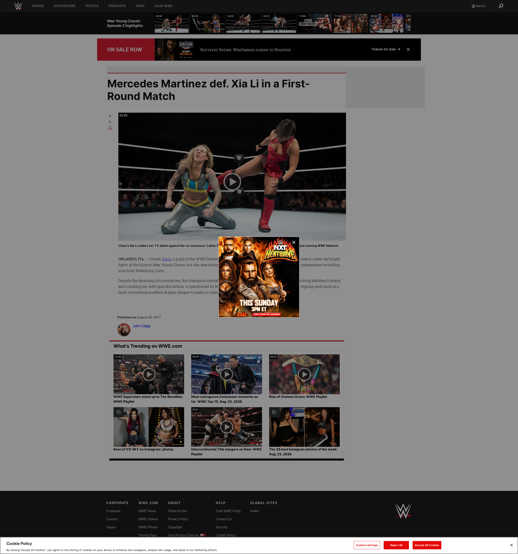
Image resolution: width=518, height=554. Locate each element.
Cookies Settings (367, 545)
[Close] (511, 545)
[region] (259, 545)
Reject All (396, 545)
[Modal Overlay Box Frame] (259, 277)
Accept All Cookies (427, 545)
